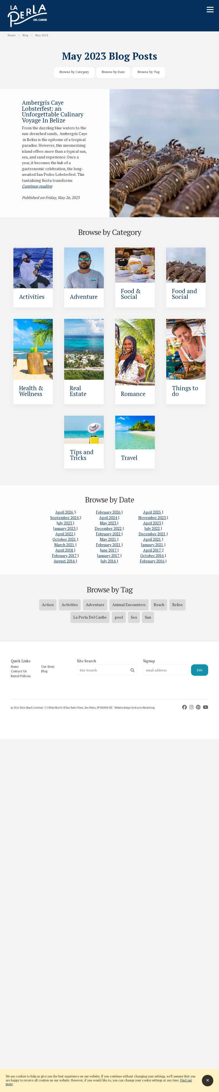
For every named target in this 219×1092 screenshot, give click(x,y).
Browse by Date (113, 72)
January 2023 (64, 528)
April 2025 (152, 512)
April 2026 (64, 512)
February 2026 (108, 512)
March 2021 (64, 544)
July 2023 (64, 523)
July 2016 (108, 561)
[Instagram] (191, 707)
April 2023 (152, 523)
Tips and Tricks (82, 455)
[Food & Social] (135, 265)
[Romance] (135, 352)
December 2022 (108, 528)
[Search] (133, 670)
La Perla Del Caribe (90, 617)
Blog (26, 35)
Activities (31, 297)
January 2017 (108, 555)
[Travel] (135, 432)
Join (199, 670)
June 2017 (108, 550)
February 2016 (152, 561)
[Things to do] (186, 349)
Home (12, 35)
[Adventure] (84, 268)
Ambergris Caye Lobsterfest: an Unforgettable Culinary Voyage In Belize (52, 111)
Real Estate (78, 391)
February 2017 (64, 555)
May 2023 (108, 523)
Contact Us (19, 671)
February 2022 (108, 533)
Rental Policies (21, 676)
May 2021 (108, 539)
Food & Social (131, 294)
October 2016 (152, 555)
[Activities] (33, 268)
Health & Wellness (31, 391)
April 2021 (152, 539)
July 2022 (152, 528)
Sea (134, 617)
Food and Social (184, 294)
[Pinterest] (199, 707)
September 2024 (64, 517)
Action (48, 604)
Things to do (185, 391)
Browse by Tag (148, 72)
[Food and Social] (186, 265)
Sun (148, 617)
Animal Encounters (129, 604)
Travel (129, 458)
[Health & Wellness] (33, 349)
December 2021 (152, 533)
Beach (159, 604)
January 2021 (152, 544)
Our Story (47, 667)
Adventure (84, 297)
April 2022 (64, 533)
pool (119, 617)
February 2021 (108, 544)
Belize (177, 604)
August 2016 (65, 561)
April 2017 (152, 550)
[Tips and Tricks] (84, 429)
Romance (133, 394)
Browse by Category (74, 72)
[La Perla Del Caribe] (27, 26)
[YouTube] (205, 707)
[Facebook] (185, 707)
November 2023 (152, 517)
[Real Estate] (84, 349)
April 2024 (108, 517)
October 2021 (64, 539)
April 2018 (64, 550)
